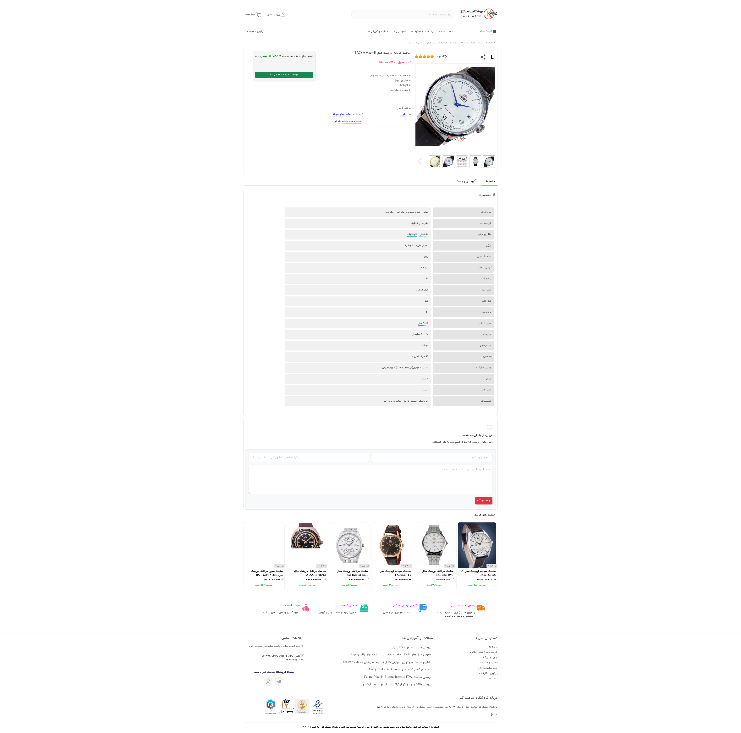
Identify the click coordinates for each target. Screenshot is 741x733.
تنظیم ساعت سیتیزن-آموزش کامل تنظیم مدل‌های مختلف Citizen (387, 662)
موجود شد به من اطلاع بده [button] (284, 74)
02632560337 (270, 656)
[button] (275, 14)
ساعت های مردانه (341, 114)
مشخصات (489, 181)
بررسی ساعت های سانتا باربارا (411, 647)
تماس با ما (492, 679)
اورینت (401, 114)
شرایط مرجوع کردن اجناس (483, 652)
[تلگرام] (279, 681)
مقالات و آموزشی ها (378, 31)
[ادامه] (494, 714)
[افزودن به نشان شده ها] (492, 58)
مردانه (425, 345)
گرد (426, 301)
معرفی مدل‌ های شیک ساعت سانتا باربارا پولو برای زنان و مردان (390, 655)
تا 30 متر (423, 323)
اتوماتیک (412, 234)
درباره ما (493, 647)
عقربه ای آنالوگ (419, 223)
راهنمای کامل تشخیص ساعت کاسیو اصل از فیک (399, 669)
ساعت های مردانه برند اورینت (345, 121)
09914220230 (286, 656)
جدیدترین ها (399, 31)
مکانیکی (424, 234)
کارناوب (315, 727)
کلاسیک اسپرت (420, 356)
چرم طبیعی (422, 290)
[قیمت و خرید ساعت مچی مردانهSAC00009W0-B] (478, 19)
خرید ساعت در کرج (487, 668)
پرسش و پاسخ (466, 181)
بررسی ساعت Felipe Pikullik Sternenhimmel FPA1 (397, 677)
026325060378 (295, 660)
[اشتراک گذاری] (483, 58)
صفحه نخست (446, 31)
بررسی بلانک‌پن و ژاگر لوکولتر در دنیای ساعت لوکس (397, 684)
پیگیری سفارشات (255, 31)
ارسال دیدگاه (483, 500)
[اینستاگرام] (268, 681)
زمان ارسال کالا (489, 657)
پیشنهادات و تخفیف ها (422, 31)
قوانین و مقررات (488, 662)
